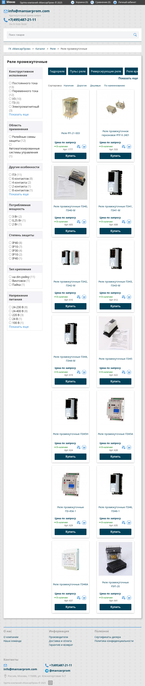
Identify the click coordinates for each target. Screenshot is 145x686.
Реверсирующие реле (106, 71)
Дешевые (95, 85)
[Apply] (136, 35)
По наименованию (114, 85)
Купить (71, 155)
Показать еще (19, 114)
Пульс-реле (78, 71)
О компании (11, 637)
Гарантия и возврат (61, 644)
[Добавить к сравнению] (78, 146)
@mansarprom (59, 671)
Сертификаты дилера (108, 637)
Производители (58, 637)
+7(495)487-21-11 (22, 19)
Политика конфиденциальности (114, 641)
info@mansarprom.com (29, 11)
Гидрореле (57, 71)
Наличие (69, 85)
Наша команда (12, 641)
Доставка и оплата (60, 641)
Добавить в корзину (84, 146)
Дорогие (82, 85)
